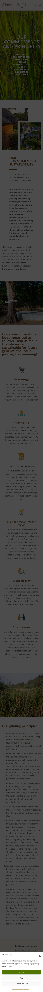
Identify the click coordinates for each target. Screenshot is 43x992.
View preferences (21, 984)
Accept (21, 972)
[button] (40, 955)
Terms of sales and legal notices (20, 989)
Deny (21, 978)
